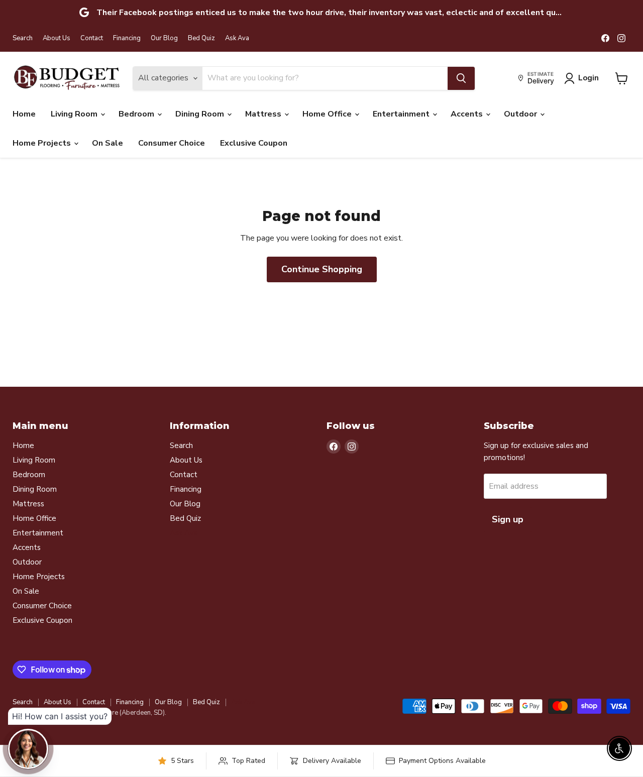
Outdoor (521, 114)
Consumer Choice (171, 143)
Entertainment (402, 114)
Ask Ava (237, 38)
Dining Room (200, 114)
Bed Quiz (201, 38)
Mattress (264, 114)
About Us (56, 38)
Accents (468, 114)
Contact (91, 38)
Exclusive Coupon (253, 143)
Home (24, 114)
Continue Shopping (321, 269)
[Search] (461, 78)
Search (23, 38)
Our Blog (164, 38)
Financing (127, 38)
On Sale (107, 143)
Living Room (75, 114)
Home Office (328, 114)
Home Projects (43, 143)
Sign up (507, 519)
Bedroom (137, 114)
